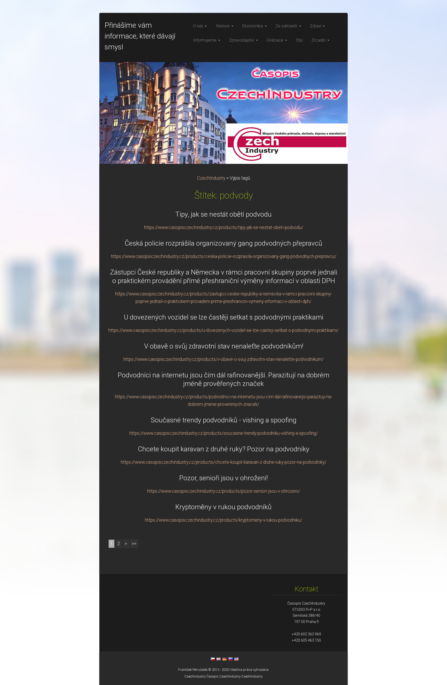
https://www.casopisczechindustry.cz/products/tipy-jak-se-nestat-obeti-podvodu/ (223, 227)
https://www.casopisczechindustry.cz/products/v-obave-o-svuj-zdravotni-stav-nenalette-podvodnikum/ (223, 359)
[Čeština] (213, 659)
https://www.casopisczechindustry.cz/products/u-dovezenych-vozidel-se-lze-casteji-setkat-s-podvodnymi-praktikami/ (223, 330)
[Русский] (230, 659)
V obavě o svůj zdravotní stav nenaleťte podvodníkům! (223, 346)
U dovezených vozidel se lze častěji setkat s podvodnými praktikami (223, 317)
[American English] (236, 659)
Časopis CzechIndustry (223, 676)
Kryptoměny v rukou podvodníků (223, 507)
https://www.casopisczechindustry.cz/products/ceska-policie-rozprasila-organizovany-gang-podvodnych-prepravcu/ (223, 256)
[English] (219, 659)
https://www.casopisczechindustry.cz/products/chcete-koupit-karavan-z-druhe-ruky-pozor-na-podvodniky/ (223, 462)
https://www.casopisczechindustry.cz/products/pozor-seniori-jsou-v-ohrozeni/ (223, 491)
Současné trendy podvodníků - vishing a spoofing (223, 420)
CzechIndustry (211, 178)
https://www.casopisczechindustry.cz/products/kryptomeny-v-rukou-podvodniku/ (223, 520)
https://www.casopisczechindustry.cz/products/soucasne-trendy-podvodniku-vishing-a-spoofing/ (223, 433)
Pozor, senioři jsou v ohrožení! (223, 478)
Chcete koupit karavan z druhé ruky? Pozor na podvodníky (223, 449)
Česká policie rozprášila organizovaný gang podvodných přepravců (223, 243)
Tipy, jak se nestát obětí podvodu (223, 214)
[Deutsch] (224, 659)
